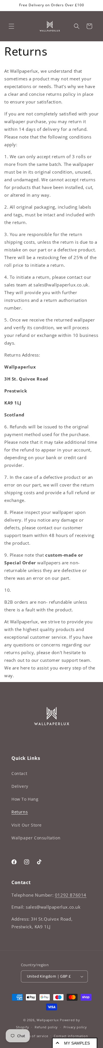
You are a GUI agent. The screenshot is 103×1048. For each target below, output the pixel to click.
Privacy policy (75, 1027)
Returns (19, 812)
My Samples (77, 1043)
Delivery (19, 786)
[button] (11, 26)
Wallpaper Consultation (35, 838)
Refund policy (46, 1027)
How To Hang (25, 799)
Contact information (71, 1036)
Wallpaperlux (48, 1020)
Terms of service (34, 1036)
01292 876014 (70, 895)
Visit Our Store (26, 825)
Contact (19, 773)
